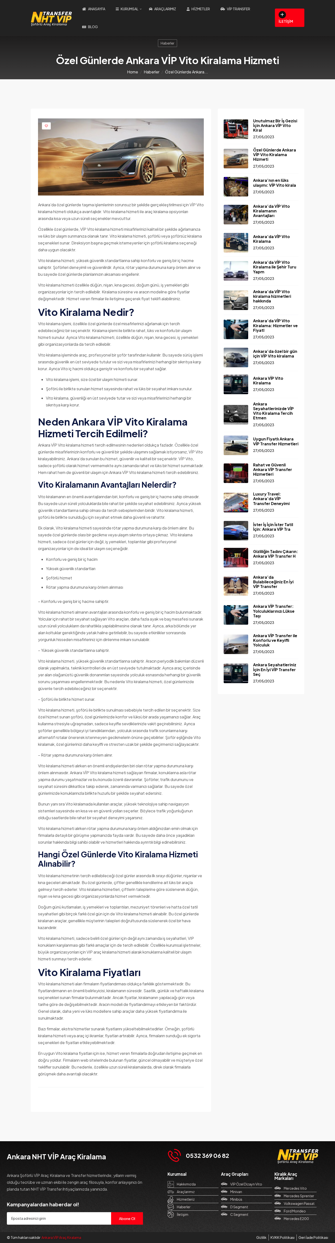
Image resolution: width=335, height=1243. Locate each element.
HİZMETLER (201, 9)
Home (132, 71)
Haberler (167, 43)
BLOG (93, 26)
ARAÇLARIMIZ (165, 9)
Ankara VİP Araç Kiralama (61, 1237)
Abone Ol (127, 1218)
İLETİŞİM (286, 21)
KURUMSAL (129, 9)
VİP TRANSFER (238, 9)
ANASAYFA (96, 9)
